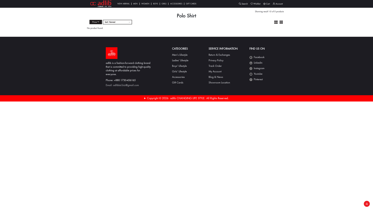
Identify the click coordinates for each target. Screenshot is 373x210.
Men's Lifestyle (180, 55)
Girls (164, 4)
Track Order (215, 66)
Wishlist (256, 4)
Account (279, 4)
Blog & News (216, 77)
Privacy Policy (216, 60)
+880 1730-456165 (125, 80)
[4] (276, 22)
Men (135, 4)
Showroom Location (219, 82)
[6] (281, 22)
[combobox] (117, 22)
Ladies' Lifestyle (180, 60)
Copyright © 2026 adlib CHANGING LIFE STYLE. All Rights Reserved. (188, 98)
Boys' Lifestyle (179, 66)
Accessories (176, 4)
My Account (215, 71)
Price (94, 22)
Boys (155, 4)
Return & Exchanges (219, 55)
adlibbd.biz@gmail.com (126, 85)
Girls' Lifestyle (179, 71)
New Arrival (123, 4)
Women (145, 4)
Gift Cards (191, 4)
